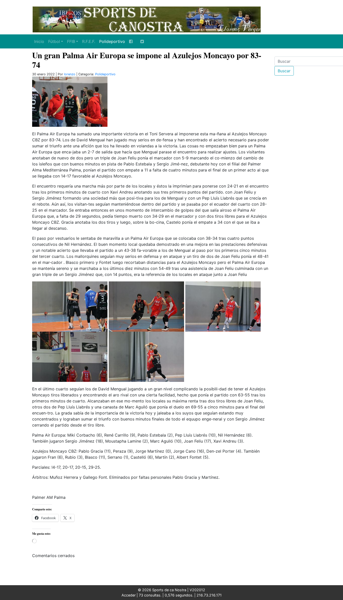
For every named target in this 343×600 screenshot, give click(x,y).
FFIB (71, 41)
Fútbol (54, 41)
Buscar (284, 70)
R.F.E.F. (88, 41)
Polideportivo (112, 41)
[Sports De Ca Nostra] (146, 18)
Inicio (39, 41)
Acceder (129, 595)
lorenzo (69, 74)
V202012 (197, 590)
